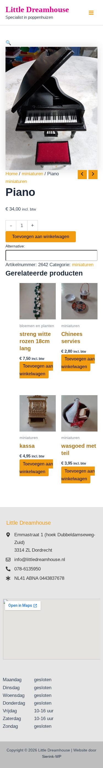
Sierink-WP (51, 756)
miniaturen (32, 173)
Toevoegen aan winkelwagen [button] (36, 370)
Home (11, 173)
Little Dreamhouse (37, 9)
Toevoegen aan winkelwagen (40, 236)
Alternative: (15, 246)
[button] (51, 43)
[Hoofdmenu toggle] (91, 12)
